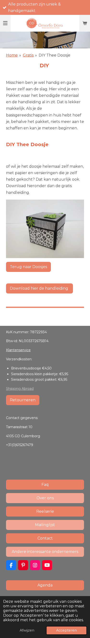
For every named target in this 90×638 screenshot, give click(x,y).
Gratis (28, 55)
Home (12, 55)
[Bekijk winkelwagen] (84, 23)
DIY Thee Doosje (54, 55)
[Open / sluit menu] (5, 23)
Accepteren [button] (66, 630)
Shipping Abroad (20, 388)
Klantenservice (18, 350)
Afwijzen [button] (27, 630)
